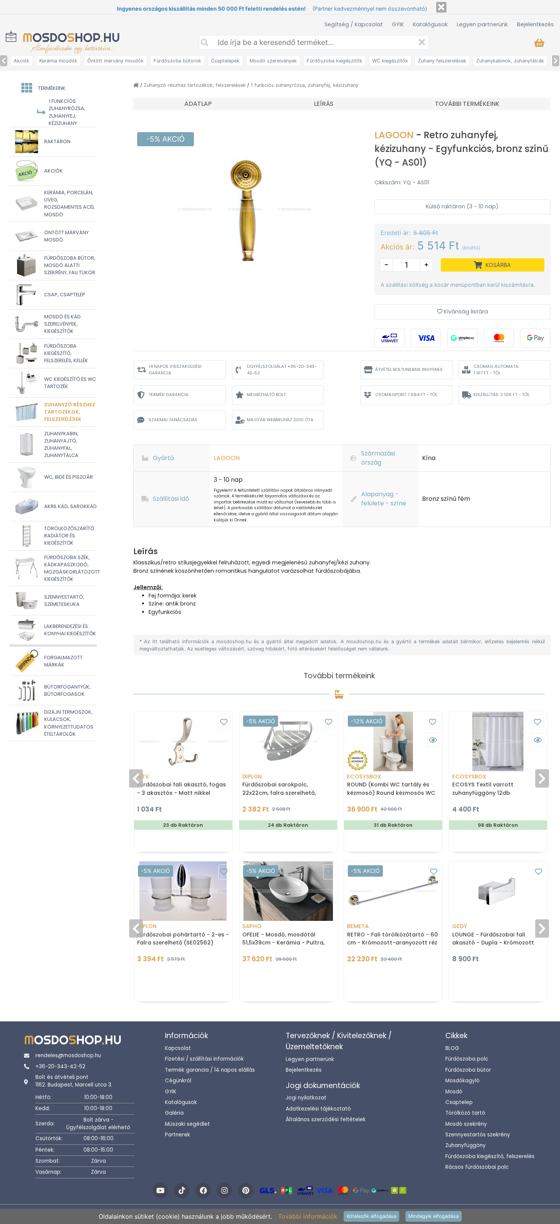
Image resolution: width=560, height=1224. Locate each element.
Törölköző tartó (465, 1113)
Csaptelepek (225, 61)
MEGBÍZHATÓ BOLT (266, 394)
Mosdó (453, 1091)
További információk (308, 1216)
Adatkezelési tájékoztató (318, 1108)
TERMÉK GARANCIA (169, 394)
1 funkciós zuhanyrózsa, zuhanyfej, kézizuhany (304, 85)
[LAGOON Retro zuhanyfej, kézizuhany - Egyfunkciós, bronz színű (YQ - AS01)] (244, 208)
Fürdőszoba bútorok (177, 61)
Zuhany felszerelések (442, 61)
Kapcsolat (178, 1048)
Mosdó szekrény (466, 1124)
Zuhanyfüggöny (465, 1145)
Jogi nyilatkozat (306, 1097)
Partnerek (177, 1134)
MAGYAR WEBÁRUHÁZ (280, 420)
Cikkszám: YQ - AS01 (401, 182)
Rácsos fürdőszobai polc (477, 1167)
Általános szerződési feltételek (326, 1119)
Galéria (174, 1113)
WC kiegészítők (390, 61)
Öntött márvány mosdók (115, 61)
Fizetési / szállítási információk (204, 1059)
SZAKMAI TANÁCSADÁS (173, 420)
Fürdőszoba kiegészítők (334, 61)
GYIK (398, 24)
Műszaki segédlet (187, 1124)
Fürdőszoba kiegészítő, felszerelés (489, 1156)
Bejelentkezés (535, 24)
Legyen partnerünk (482, 24)
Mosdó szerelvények (273, 61)
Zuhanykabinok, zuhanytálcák (510, 61)
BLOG (452, 1048)
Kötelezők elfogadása (371, 1216)
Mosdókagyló (462, 1080)
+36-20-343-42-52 (60, 1066)
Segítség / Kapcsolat (354, 24)
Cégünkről (178, 1080)
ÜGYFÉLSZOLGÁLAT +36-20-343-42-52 (282, 369)
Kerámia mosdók (58, 61)
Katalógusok (430, 24)
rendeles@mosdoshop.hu (68, 1055)
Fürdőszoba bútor (468, 1070)
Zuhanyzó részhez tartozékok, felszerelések (195, 85)
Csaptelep (459, 1102)
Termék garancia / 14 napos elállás (210, 1070)
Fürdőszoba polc (466, 1059)
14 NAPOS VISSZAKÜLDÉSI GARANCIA (175, 369)
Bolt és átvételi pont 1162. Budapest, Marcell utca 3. (73, 1081)
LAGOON (395, 135)
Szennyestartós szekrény (477, 1134)
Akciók (21, 61)
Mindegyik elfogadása (433, 1216)
